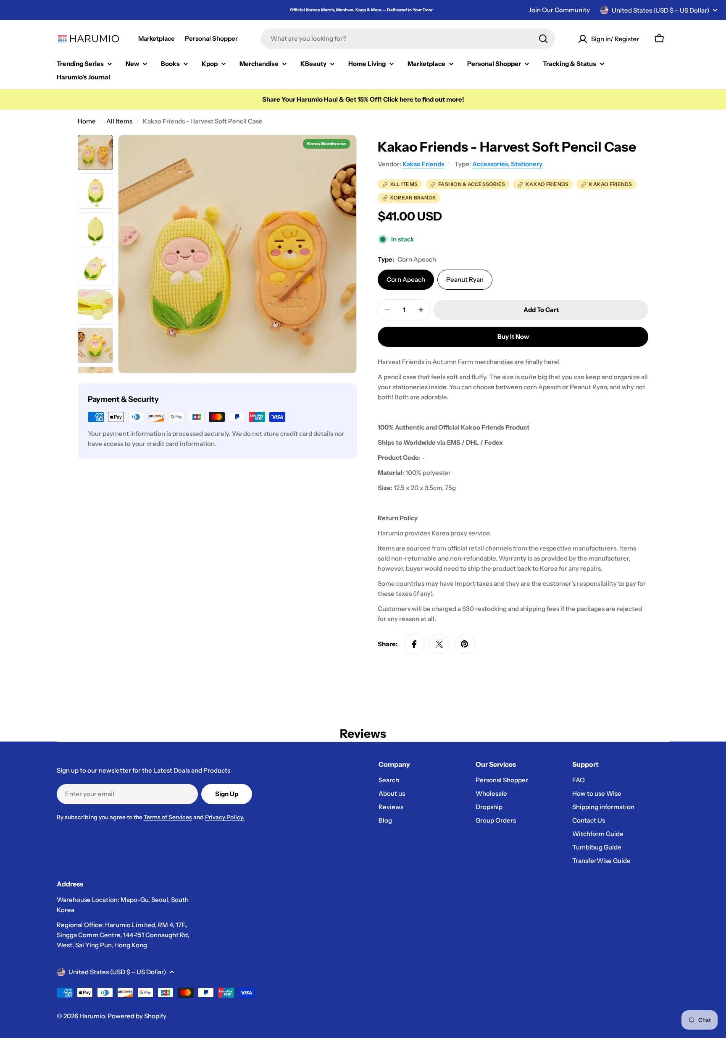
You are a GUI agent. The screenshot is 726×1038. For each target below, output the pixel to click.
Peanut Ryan (465, 279)
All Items (119, 121)
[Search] (543, 39)
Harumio (92, 1016)
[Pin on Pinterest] (465, 644)
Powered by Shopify (137, 1016)
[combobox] (407, 39)
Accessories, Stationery (507, 164)
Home (87, 121)
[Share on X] (439, 644)
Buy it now (513, 337)
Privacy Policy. (225, 817)
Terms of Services (168, 817)
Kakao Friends (423, 164)
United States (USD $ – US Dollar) (660, 10)
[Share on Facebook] (414, 644)
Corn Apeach (406, 279)
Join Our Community (559, 10)
